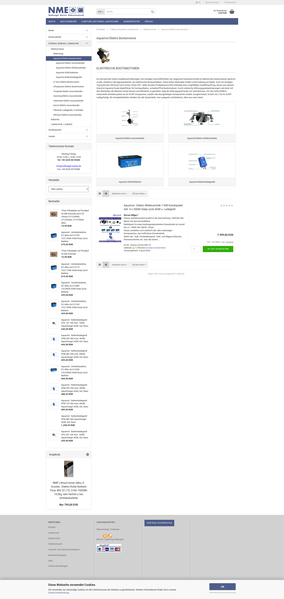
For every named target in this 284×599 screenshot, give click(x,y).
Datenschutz (54, 538)
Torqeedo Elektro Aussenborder (68, 91)
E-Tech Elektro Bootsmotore (66, 82)
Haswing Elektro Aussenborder (67, 96)
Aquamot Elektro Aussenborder (70, 63)
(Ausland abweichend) (156, 248)
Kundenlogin (213, 2)
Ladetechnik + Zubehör (61, 124)
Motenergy (58, 53)
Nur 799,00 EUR (68, 504)
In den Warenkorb (218, 249)
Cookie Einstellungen (58, 566)
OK (222, 586)
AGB (50, 560)
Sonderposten (131, 21)
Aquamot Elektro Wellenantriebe (71, 68)
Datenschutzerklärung (58, 592)
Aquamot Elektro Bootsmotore (67, 58)
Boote (52, 21)
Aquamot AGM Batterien (67, 72)
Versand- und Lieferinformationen (64, 549)
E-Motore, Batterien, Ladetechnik (100, 21)
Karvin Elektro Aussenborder (66, 105)
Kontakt (52, 527)
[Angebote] (87, 455)
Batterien (55, 119)
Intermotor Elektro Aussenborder (68, 100)
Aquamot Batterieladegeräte (69, 77)
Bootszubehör (68, 21)
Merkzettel (231, 2)
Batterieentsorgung (57, 555)
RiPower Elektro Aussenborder (67, 115)
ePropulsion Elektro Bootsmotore (68, 86)
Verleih (149, 21)
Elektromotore (57, 49)
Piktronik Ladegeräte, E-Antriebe (68, 110)
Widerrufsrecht (55, 544)
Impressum (53, 532)
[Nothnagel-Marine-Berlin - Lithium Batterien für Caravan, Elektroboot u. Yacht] (70, 11)
